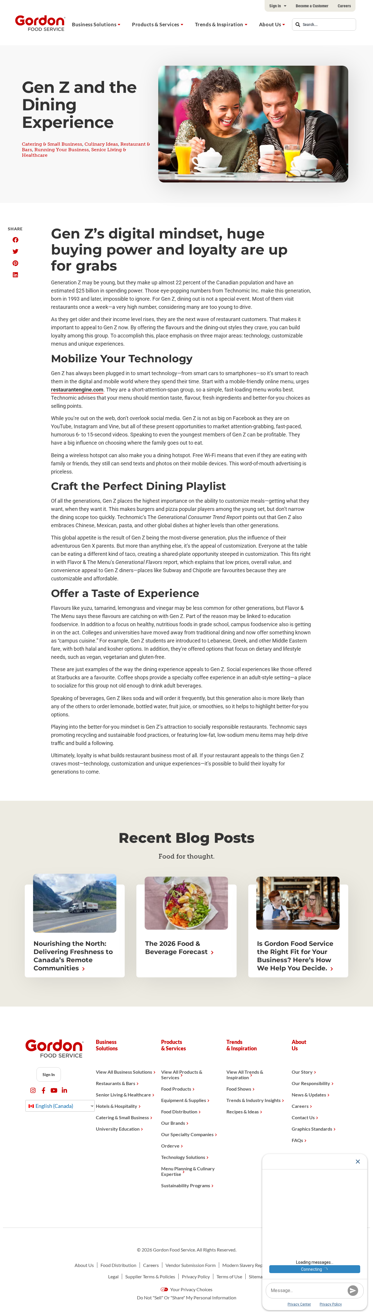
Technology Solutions (183, 1157)
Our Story (302, 1072)
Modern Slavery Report (245, 1265)
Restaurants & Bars (115, 1083)
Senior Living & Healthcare (123, 1094)
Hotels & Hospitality (116, 1106)
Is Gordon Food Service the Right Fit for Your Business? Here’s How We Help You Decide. (295, 956)
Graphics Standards (312, 1129)
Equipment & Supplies (183, 1100)
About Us (270, 24)
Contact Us (303, 1117)
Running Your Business (61, 149)
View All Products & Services (181, 1074)
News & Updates (309, 1094)
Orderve (170, 1145)
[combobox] (324, 24)
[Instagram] (33, 1090)
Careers (344, 6)
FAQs (297, 1140)
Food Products (176, 1089)
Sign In (275, 6)
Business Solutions (94, 24)
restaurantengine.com (77, 390)
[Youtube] (54, 1090)
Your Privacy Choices (190, 1289)
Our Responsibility (311, 1083)
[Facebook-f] (44, 1090)
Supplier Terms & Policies (150, 1276)
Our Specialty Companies (187, 1134)
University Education (118, 1129)
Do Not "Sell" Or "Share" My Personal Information (186, 1297)
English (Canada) (54, 1106)
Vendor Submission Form (191, 1265)
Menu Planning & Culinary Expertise (188, 1171)
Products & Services (155, 24)
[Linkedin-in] (64, 1090)
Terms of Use (229, 1276)
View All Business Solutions (124, 1072)
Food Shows (238, 1089)
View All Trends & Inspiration (244, 1074)
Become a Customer (312, 6)
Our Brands (173, 1123)
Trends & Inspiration (219, 24)
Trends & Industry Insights (253, 1100)
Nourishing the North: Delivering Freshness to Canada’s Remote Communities (73, 956)
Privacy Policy (196, 1276)
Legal (113, 1276)
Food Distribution (179, 1111)
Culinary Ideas (101, 144)
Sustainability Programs (185, 1185)
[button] (15, 240)
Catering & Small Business (52, 144)
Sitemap (257, 1276)
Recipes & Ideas (242, 1111)
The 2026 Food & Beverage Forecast (177, 948)
